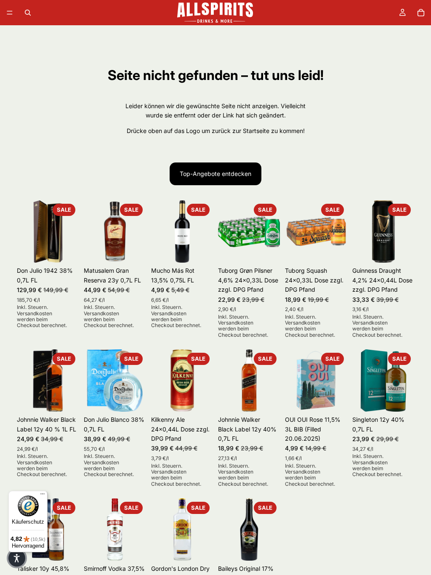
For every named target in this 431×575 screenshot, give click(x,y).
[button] (17, 558)
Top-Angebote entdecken (215, 173)
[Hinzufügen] (66, 250)
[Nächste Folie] (69, 231)
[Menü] (9, 12)
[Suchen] (28, 12)
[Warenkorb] (421, 12)
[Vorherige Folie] (26, 231)
